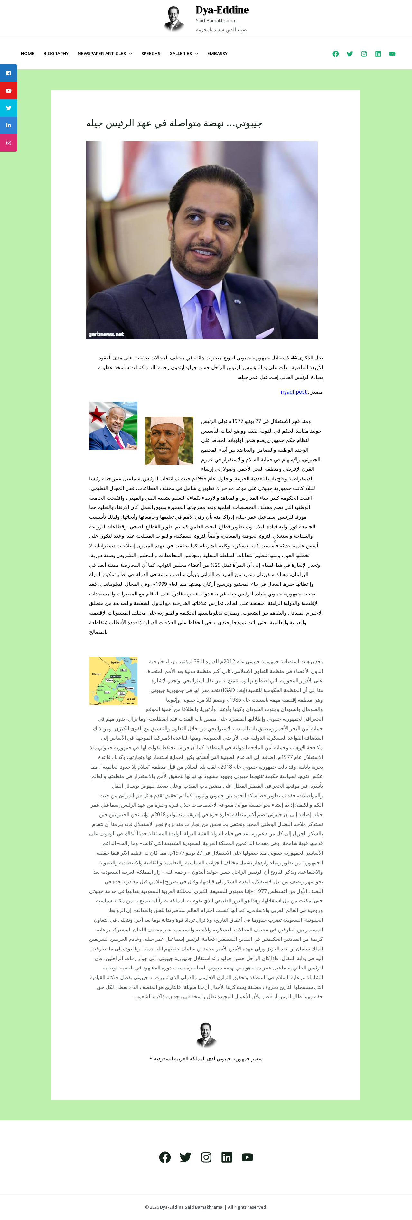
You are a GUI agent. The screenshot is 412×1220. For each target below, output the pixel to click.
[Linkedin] (378, 54)
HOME (27, 53)
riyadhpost (294, 391)
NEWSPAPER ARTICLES (102, 53)
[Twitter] (350, 54)
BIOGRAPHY (56, 53)
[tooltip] (8, 73)
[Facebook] (335, 54)
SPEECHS (150, 53)
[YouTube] (392, 54)
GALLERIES (180, 53)
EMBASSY (217, 53)
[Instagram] (364, 54)
